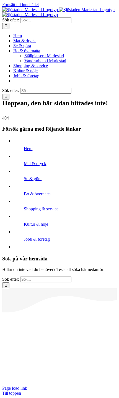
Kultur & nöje (36, 224)
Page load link (14, 388)
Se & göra (33, 178)
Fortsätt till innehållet (20, 4)
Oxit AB (9, 378)
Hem (28, 148)
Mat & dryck (35, 163)
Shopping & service (41, 209)
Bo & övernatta (37, 193)
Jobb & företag (37, 239)
